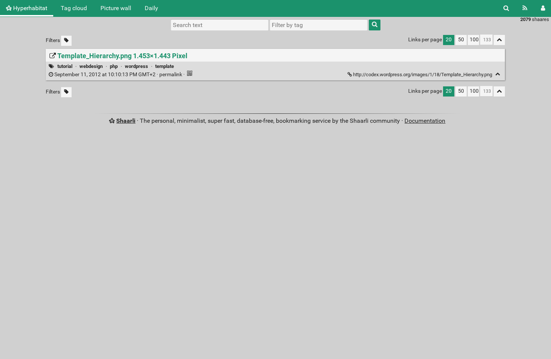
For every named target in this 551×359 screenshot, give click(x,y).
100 (474, 39)
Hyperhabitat (29, 8)
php (114, 66)
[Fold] (497, 74)
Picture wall (115, 8)
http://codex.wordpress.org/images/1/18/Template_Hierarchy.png (422, 74)
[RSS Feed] (525, 8)
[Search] (506, 8)
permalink (118, 74)
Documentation (424, 120)
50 (461, 39)
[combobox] (318, 24)
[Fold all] (499, 40)
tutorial (64, 66)
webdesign (91, 66)
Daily (151, 8)
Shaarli (125, 120)
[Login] (543, 8)
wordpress (136, 66)
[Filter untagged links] (66, 41)
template (164, 66)
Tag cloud (74, 8)
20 (449, 39)
